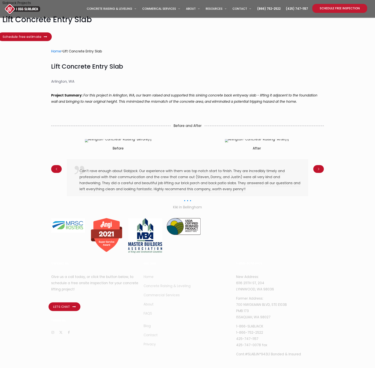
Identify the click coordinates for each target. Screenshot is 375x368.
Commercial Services (162, 295)
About (149, 304)
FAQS (148, 313)
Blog (147, 326)
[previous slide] (56, 169)
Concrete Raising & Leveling (167, 286)
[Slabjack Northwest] (22, 9)
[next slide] (318, 169)
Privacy (150, 344)
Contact (151, 335)
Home (56, 51)
